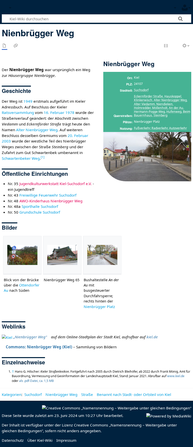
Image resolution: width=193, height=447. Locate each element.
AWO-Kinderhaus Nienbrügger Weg (50, 200)
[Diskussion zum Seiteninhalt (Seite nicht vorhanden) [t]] (16, 46)
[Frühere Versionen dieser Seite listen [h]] (175, 46)
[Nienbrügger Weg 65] (62, 255)
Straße (87, 394)
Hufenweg (173, 111)
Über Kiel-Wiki (40, 440)
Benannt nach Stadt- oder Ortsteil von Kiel (134, 394)
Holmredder (142, 108)
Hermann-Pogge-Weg (149, 111)
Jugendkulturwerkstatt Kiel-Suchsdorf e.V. (55, 183)
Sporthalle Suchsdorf (40, 206)
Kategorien (11, 394)
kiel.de (152, 336)
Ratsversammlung (18, 112)
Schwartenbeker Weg (21, 158)
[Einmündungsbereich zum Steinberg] (147, 156)
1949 (27, 101)
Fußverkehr (142, 128)
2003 (6, 140)
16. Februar (54, 112)
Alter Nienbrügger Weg (170, 100)
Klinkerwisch (143, 100)
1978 (69, 112)
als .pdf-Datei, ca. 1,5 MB (36, 381)
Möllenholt (159, 108)
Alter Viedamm (144, 104)
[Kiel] (7, 336)
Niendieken (164, 104)
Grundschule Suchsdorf (39, 212)
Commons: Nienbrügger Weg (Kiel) (39, 346)
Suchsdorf (141, 90)
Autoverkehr (178, 128)
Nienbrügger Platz (99, 306)
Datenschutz (13, 440)
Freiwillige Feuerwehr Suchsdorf (47, 195)
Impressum (66, 440)
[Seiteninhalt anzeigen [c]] (4, 46)
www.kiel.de (175, 376)
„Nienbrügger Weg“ (30, 336)
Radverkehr (160, 128)
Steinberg (160, 115)
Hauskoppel (172, 96)
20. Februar (78, 135)
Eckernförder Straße (148, 96)
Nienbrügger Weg (61, 394)
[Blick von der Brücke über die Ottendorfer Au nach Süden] (22, 255)
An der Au (176, 108)
